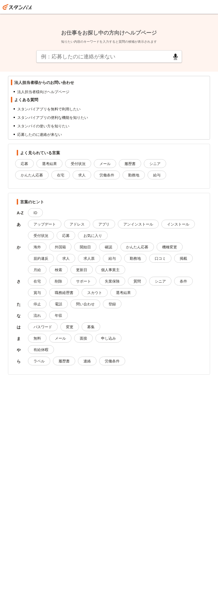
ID (35, 213)
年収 (58, 315)
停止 (37, 304)
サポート (83, 281)
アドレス (77, 224)
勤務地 (133, 175)
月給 (37, 270)
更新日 (81, 270)
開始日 (85, 247)
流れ (37, 315)
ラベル (39, 361)
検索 (58, 270)
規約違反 (40, 258)
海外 (37, 247)
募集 (91, 327)
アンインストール (138, 224)
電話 (58, 304)
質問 (137, 281)
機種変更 (169, 247)
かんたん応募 (32, 175)
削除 (58, 281)
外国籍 (60, 247)
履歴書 (130, 164)
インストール (178, 224)
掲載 (183, 258)
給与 (157, 175)
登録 (112, 304)
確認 (108, 247)
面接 (83, 338)
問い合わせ (85, 304)
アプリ (104, 224)
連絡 (87, 361)
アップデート (44, 224)
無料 (37, 338)
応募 (24, 164)
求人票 (89, 258)
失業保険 (112, 281)
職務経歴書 (64, 293)
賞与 (37, 293)
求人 (82, 175)
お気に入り (92, 235)
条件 (183, 281)
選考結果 (49, 164)
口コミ (160, 258)
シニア (155, 164)
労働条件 (106, 175)
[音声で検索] (175, 57)
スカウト (94, 293)
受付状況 (78, 164)
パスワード (42, 327)
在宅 (60, 175)
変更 (69, 327)
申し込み (108, 338)
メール (105, 164)
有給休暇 (40, 350)
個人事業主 (110, 270)
